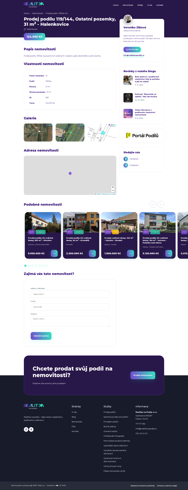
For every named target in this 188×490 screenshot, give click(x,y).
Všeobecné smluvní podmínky (142, 486)
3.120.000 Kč (151, 253)
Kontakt (159, 5)
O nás (149, 5)
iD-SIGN (63, 486)
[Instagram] (26, 429)
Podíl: (32, 81)
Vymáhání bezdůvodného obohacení (115, 452)
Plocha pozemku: (37, 92)
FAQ (73, 427)
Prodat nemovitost (142, 375)
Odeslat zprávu (41, 336)
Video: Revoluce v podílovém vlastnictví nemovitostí (145, 112)
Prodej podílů (110, 412)
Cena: (32, 103)
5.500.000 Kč (36, 253)
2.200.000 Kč (74, 253)
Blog (74, 417)
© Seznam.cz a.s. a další (108, 194)
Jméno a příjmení (38, 288)
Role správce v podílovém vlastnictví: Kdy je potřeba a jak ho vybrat (147, 79)
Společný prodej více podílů (116, 417)
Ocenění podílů (110, 431)
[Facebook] (31, 429)
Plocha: (32, 87)
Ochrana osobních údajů (167, 486)
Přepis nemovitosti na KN (114, 471)
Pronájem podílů (111, 422)
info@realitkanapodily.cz (133, 55)
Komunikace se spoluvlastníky (117, 441)
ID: (30, 98)
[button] (70, 173)
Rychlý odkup (110, 427)
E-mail (33, 301)
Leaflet (98, 194)
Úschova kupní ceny (112, 466)
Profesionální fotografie (114, 436)
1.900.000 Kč (112, 253)
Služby (140, 5)
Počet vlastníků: (36, 76)
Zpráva (34, 314)
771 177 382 (133, 50)
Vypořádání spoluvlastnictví (116, 446)
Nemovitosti (128, 5)
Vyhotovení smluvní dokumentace (112, 460)
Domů (115, 5)
